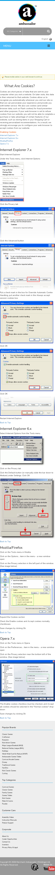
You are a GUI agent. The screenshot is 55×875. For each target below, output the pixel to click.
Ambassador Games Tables (11, 757)
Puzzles (4, 804)
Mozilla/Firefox (6, 141)
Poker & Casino (7, 801)
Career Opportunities (9, 839)
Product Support (7, 823)
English (47, 38)
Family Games (7, 793)
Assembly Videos (8, 817)
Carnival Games (8, 787)
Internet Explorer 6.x (9, 138)
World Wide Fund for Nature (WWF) (15, 754)
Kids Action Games (8, 743)
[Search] (48, 31)
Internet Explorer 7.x (9, 135)
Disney (4, 762)
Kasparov (5, 740)
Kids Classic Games (9, 771)
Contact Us (6, 842)
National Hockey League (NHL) (13, 748)
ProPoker (5, 751)
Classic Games (7, 734)
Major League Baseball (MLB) (12, 745)
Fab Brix (5, 768)
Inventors (5, 845)
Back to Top (5, 422)
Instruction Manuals (9, 820)
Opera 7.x (4, 143)
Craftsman (6, 737)
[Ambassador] (27, 13)
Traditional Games (8, 765)
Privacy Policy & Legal (10, 847)
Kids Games (6, 798)
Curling (4, 773)
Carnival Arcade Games (10, 759)
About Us (5, 836)
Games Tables (7, 795)
